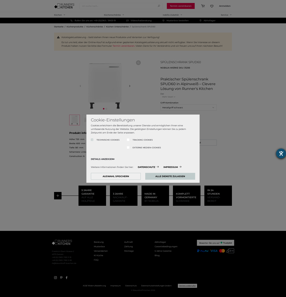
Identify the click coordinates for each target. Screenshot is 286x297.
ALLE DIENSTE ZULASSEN (170, 176)
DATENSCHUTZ (146, 167)
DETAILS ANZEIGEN (102, 158)
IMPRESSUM (170, 167)
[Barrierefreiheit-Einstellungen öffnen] (281, 153)
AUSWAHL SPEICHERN (116, 176)
